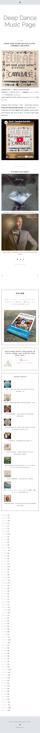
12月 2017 (4, 702)
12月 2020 (4, 607)
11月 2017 (4, 705)
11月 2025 (4, 520)
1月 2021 (4, 604)
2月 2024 (4, 542)
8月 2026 (4, 515)
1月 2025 (4, 534)
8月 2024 (4, 539)
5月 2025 (4, 531)
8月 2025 (4, 523)
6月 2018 (4, 686)
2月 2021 (4, 602)
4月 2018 (4, 691)
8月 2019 (4, 648)
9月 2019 (4, 645)
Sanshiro (25, 360)
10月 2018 (4, 675)
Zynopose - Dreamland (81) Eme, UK (20, 440)
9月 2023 (4, 553)
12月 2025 (4, 518)
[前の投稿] (38, 275)
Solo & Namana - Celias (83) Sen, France (20, 479)
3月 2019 (4, 661)
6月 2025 (4, 529)
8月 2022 (4, 566)
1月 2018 (4, 699)
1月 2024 (4, 545)
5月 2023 (4, 561)
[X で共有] (17, 259)
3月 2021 (4, 599)
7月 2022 (4, 569)
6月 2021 (4, 591)
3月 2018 (4, 694)
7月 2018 (4, 683)
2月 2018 (4, 697)
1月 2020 (4, 634)
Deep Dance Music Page (20, 21)
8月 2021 (4, 585)
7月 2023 (4, 556)
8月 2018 (4, 680)
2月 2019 (4, 664)
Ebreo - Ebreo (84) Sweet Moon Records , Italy (20, 402)
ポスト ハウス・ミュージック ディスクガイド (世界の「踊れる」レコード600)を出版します (20, 301)
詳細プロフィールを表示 (24, 363)
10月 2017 (4, 707)
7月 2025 (4, 526)
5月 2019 (4, 656)
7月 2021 (4, 588)
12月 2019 (4, 637)
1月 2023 (4, 564)
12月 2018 (4, 669)
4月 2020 (4, 629)
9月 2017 (4, 710)
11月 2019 (4, 640)
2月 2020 (4, 632)
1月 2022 (4, 577)
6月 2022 (4, 572)
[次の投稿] (2, 275)
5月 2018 (4, 688)
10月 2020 (4, 613)
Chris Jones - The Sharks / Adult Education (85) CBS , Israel (20, 253)
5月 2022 (4, 575)
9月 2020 (4, 615)
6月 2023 (4, 558)
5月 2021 (4, 594)
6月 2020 (4, 623)
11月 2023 (4, 550)
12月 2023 (4, 548)
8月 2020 (4, 618)
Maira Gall (20, 727)
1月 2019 (4, 667)
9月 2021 (4, 583)
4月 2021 (4, 596)
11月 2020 (4, 610)
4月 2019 (4, 659)
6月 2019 (4, 653)
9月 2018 (4, 678)
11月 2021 (4, 580)
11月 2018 (4, 672)
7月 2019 (4, 651)
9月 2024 (4, 537)
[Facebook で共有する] (20, 259)
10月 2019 (4, 642)
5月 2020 (4, 626)
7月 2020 (4, 621)
